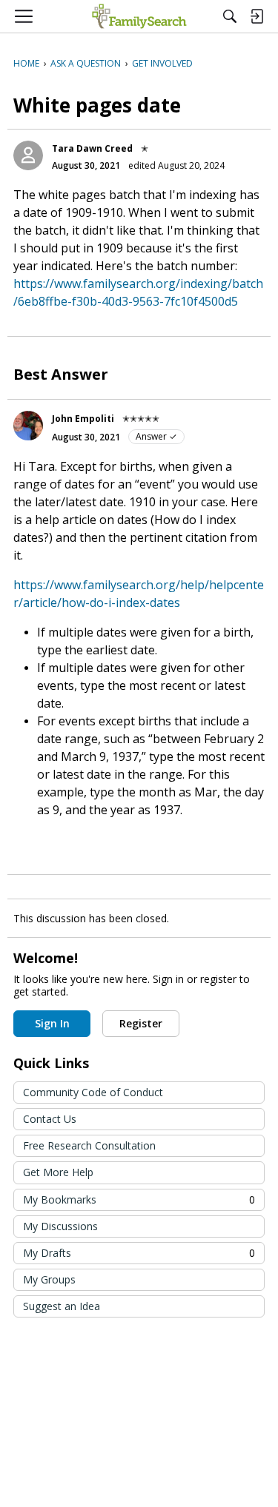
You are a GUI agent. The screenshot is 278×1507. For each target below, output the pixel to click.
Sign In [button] (52, 1023)
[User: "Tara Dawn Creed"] (28, 155)
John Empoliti (83, 418)
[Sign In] (256, 16)
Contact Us (49, 1119)
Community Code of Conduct (93, 1092)
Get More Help (58, 1172)
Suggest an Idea (61, 1306)
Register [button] (140, 1023)
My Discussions (60, 1226)
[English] (139, 16)
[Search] (229, 16)
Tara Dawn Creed (92, 148)
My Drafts (139, 1253)
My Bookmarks (139, 1199)
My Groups (49, 1279)
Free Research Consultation (89, 1145)
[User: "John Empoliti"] (28, 425)
